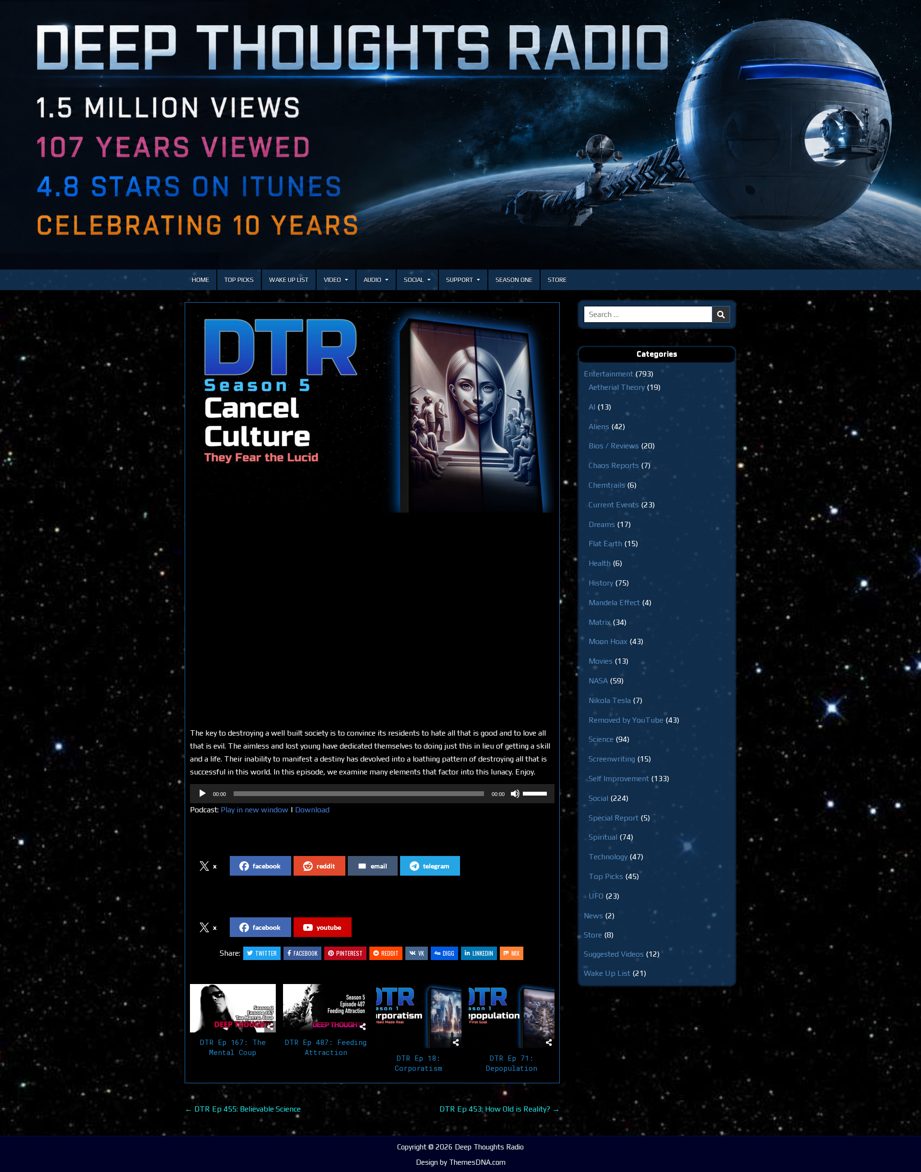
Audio (372, 279)
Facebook (306, 953)
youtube (329, 927)
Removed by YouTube (626, 720)
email (379, 866)
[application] (372, 793)
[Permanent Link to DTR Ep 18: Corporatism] (419, 1016)
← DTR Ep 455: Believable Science (243, 1108)
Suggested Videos (614, 954)
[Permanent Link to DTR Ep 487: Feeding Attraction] (326, 1008)
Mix (515, 953)
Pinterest (349, 953)
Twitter (266, 953)
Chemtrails (607, 485)
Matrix (600, 622)
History (601, 582)
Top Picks (239, 279)
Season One (514, 279)
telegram (436, 866)
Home (200, 279)
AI (592, 406)
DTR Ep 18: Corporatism (418, 1063)
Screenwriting (612, 758)
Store (557, 279)
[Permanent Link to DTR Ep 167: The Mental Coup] (233, 1008)
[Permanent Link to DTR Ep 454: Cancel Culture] (372, 410)
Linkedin (482, 953)
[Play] (202, 793)
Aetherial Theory (617, 387)
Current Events (614, 504)
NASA (598, 680)
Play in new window (254, 809)
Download (312, 809)
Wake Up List (288, 279)
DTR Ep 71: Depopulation (511, 1063)
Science (601, 739)
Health (600, 563)
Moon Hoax (608, 641)
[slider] (536, 792)
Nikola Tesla (610, 700)
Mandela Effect (614, 602)
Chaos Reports (614, 465)
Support (459, 279)
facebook (267, 866)
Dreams (602, 524)
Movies (601, 661)
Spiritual (603, 837)
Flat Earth (605, 543)
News (593, 915)
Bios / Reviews (614, 445)
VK (421, 953)
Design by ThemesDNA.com (461, 1162)
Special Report (613, 817)
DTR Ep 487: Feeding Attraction (325, 1047)
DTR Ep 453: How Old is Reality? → (499, 1108)
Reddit (390, 953)
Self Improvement (619, 778)
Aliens (599, 426)
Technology (608, 856)
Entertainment (608, 373)
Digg (448, 953)
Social (414, 279)
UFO (596, 896)
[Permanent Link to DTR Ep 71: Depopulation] (512, 1016)
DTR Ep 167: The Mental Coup (233, 1047)
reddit (326, 866)
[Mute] (515, 793)
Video (332, 279)
